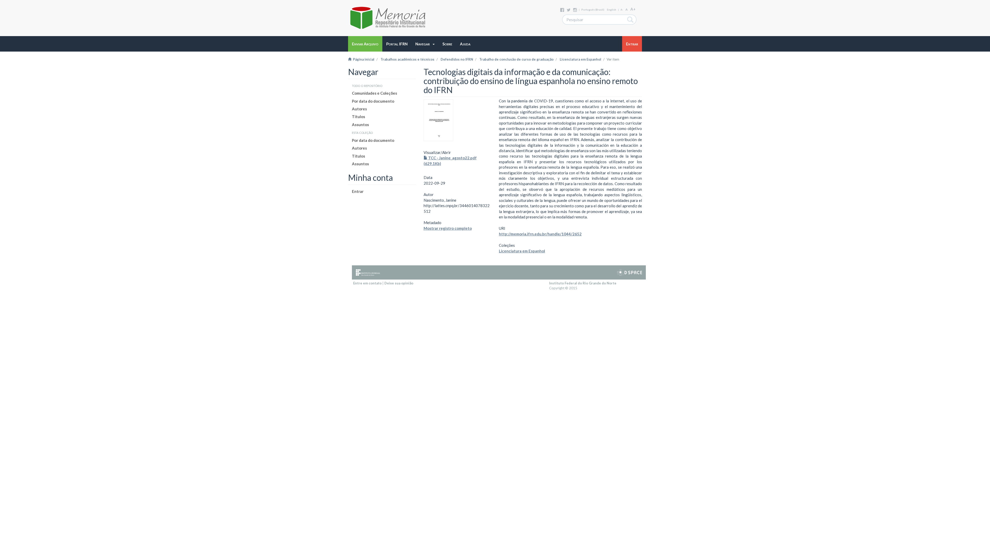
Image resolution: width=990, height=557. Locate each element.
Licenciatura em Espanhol (580, 59)
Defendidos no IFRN (457, 59)
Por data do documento (373, 101)
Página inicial (362, 59)
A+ (633, 9)
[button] (425, 44)
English (611, 9)
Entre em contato (367, 283)
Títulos (358, 116)
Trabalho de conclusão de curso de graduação (516, 59)
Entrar (358, 191)
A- (622, 9)
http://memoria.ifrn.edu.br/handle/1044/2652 (540, 234)
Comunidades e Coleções (374, 93)
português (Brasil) (592, 9)
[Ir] (630, 19)
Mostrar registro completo (448, 228)
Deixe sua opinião (398, 283)
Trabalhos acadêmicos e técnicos (407, 59)
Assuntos (360, 124)
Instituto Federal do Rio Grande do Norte (582, 283)
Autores (359, 109)
